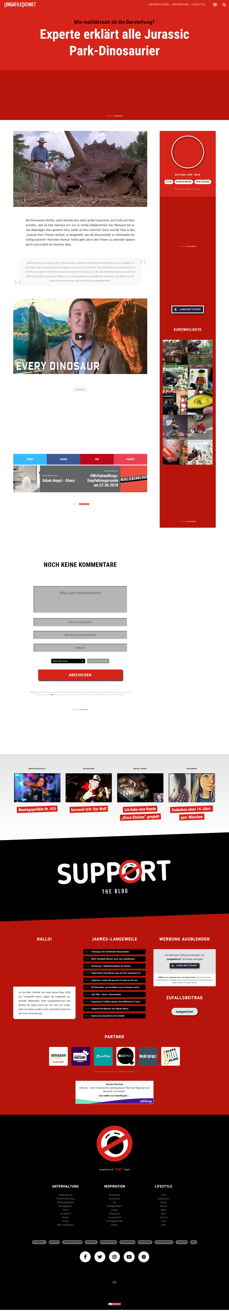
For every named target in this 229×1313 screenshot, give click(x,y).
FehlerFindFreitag (65, 1198)
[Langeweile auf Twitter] (100, 1256)
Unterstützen (72, 1242)
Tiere (163, 1221)
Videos (114, 1224)
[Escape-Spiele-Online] (170, 1055)
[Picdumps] (148, 1055)
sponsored (127, 1242)
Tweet (30, 459)
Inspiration (114, 1186)
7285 (118, 1169)
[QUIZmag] (125, 1055)
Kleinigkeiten (65, 1206)
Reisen (163, 1206)
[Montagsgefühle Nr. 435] (37, 793)
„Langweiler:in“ (174, 959)
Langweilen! (184, 1011)
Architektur (114, 1198)
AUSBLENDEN (118, 116)
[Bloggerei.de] (114, 1303)
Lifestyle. (199, 4)
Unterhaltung (65, 1186)
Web (164, 1224)
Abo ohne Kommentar (98, 661)
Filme (65, 1209)
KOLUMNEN (192, 769)
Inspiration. (180, 4)
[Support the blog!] (114, 876)
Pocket (130, 459)
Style (163, 1213)
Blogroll (39, 1242)
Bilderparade (65, 1194)
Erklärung (203, 182)
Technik (164, 1217)
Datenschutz (164, 1242)
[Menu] (215, 4)
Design (114, 1209)
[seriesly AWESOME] (81, 1055)
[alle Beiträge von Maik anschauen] (187, 152)
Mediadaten (108, 1242)
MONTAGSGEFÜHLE (37, 769)
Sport (163, 1209)
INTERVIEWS (89, 769)
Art (114, 1202)
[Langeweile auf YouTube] (129, 1256)
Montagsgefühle (65, 1202)
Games (65, 1217)
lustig (65, 1221)
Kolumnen (163, 1198)
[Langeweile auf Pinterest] (144, 1256)
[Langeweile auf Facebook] (85, 1256)
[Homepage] (23, 4)
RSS (194, 1242)
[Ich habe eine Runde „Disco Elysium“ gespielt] (140, 797)
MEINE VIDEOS (140, 769)
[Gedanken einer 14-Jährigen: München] (192, 797)
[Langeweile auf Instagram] (114, 1256)
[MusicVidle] (103, 1055)
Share (63, 459)
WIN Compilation (65, 1224)
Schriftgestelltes (114, 1221)
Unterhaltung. (159, 4)
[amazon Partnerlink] (58, 1055)
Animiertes (114, 1194)
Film (169, 182)
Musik (164, 1202)
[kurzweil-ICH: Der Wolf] (89, 793)
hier (52, 694)
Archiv (54, 1242)
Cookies (182, 1242)
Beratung (145, 1242)
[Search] (224, 4)
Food (163, 1194)
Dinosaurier (183, 182)
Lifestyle (163, 1186)
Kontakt (91, 1242)
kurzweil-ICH (114, 1217)
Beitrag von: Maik (187, 175)
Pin (97, 459)
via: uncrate (80, 389)
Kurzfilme (65, 1213)
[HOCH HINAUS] (114, 1282)
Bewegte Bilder (114, 1206)
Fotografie (114, 1213)
